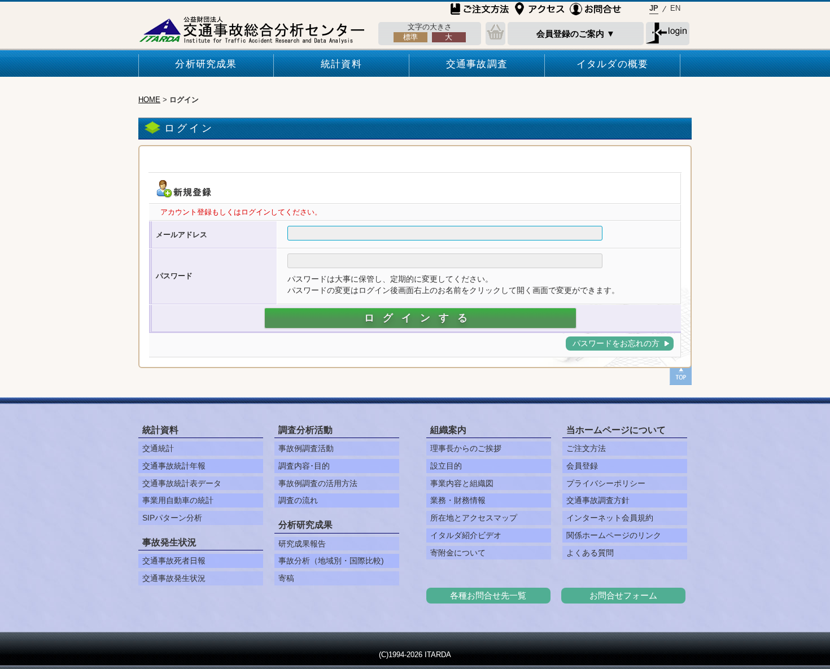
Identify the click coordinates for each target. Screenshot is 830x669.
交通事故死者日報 (174, 560)
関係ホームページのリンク (613, 535)
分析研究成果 (206, 64)
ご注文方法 (586, 448)
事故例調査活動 (306, 448)
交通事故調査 (477, 64)
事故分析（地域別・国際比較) (331, 560)
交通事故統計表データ (181, 483)
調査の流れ (298, 500)
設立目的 (446, 465)
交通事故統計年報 (174, 465)
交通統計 (158, 448)
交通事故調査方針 (598, 500)
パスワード (174, 276)
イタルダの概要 (612, 64)
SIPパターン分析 (172, 517)
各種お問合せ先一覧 (488, 595)
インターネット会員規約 (609, 517)
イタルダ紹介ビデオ (465, 535)
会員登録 (582, 465)
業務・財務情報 (458, 500)
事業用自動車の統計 (177, 500)
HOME (149, 99)
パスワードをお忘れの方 (616, 343)
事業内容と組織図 (461, 483)
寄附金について (458, 552)
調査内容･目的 (304, 465)
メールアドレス (181, 234)
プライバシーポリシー (605, 483)
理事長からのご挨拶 (465, 448)
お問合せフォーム (623, 595)
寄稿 (286, 578)
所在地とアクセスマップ (473, 517)
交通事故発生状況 (174, 578)
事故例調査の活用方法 (317, 483)
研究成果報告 (302, 543)
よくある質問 (590, 552)
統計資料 (341, 64)
